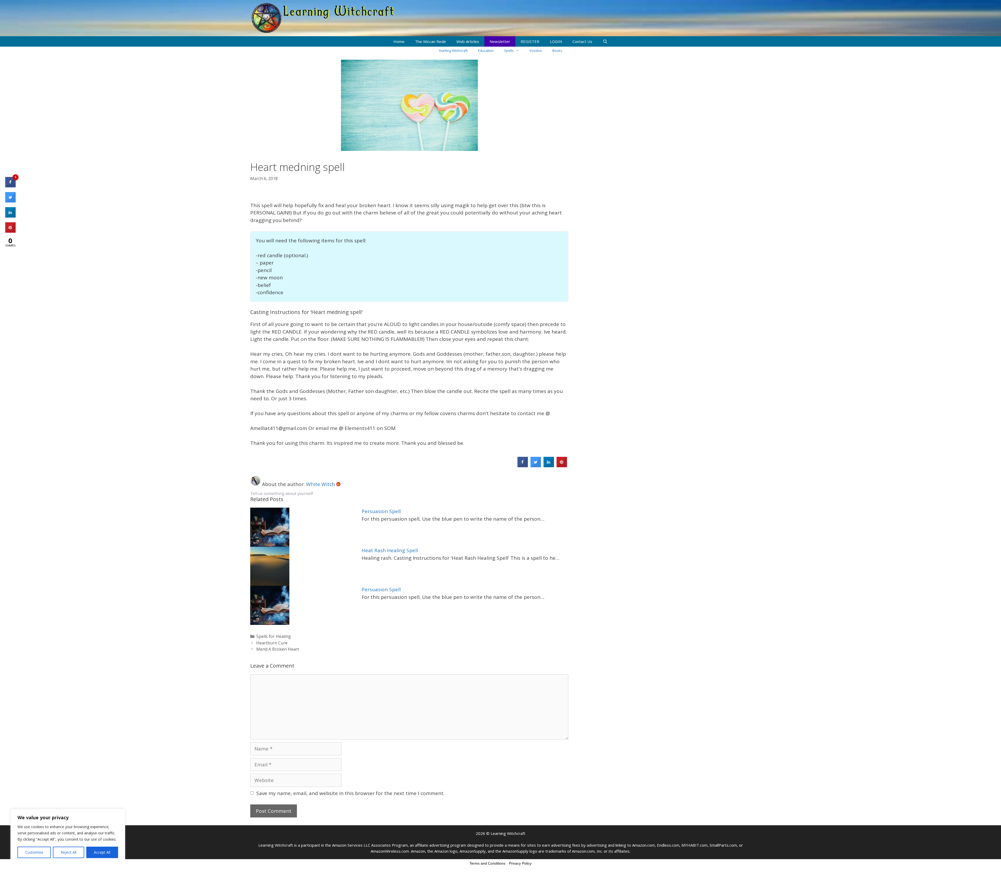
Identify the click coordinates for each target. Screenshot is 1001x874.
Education (486, 50)
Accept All (102, 852)
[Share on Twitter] (535, 465)
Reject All (68, 852)
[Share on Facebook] (522, 465)
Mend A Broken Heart (277, 649)
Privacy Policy (520, 863)
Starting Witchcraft (453, 50)
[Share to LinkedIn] (549, 465)
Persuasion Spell (381, 511)
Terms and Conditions (487, 863)
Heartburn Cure (272, 643)
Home (399, 41)
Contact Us (582, 41)
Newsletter (500, 41)
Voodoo (535, 50)
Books (557, 50)
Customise (34, 852)
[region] (67, 836)
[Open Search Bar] (605, 41)
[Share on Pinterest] (562, 465)
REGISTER (530, 41)
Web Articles (467, 41)
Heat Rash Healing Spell (390, 550)
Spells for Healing (273, 636)
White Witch (321, 484)
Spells (509, 50)
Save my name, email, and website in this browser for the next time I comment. (350, 793)
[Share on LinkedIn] (10, 216)
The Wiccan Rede (430, 41)
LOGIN (556, 41)
